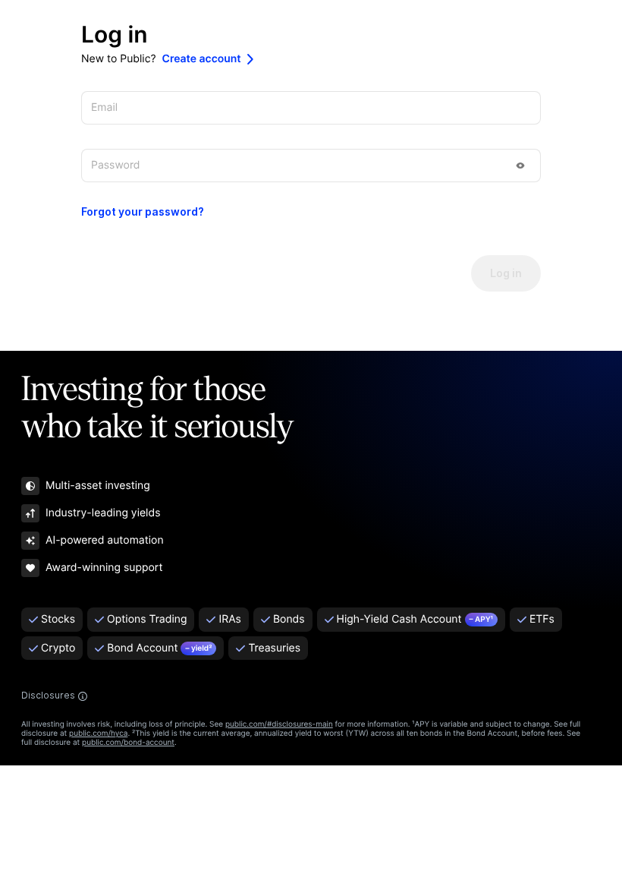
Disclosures (48, 695)
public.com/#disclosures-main (279, 724)
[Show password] (520, 165)
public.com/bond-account (128, 742)
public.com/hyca (98, 733)
